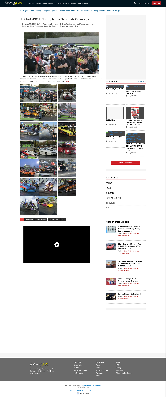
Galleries (25, 26)
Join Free (156, 3)
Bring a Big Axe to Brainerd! (129, 294)
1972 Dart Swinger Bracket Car (114, 138)
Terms (71, 390)
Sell (140, 3)
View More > (142, 81)
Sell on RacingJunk (80, 370)
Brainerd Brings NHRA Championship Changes (128, 280)
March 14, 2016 (30, 24)
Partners (73, 4)
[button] (29, 93)
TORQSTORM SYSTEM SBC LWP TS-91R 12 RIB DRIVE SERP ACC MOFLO (135, 147)
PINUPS (108, 207)
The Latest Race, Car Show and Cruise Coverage (54, 26)
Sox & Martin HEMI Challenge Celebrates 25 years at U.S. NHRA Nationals (130, 263)
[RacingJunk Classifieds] (14, 6)
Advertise (99, 373)
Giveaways (64, 4)
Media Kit (99, 376)
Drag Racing (29, 219)
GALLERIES (110, 193)
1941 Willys (110, 120)
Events (76, 368)
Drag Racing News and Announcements (77, 24)
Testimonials (78, 373)
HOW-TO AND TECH (114, 198)
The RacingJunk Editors (48, 24)
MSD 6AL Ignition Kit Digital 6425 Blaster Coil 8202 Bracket (134, 122)
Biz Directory (83, 4)
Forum (50, 4)
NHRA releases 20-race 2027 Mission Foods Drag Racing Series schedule (130, 229)
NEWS (108, 188)
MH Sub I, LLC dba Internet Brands (90, 385)
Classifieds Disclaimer (124, 373)
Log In (146, 3)
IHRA (32, 26)
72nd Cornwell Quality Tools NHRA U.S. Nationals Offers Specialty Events (130, 246)
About (98, 365)
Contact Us (120, 370)
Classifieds (30, 4)
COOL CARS (110, 203)
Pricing (118, 368)
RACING (109, 183)
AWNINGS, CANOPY (114, 89)
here (67, 81)
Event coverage (41, 219)
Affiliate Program (102, 370)
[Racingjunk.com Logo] (39, 364)
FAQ (117, 365)
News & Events (41, 4)
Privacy (89, 390)
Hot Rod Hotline (54, 219)
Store (57, 4)
